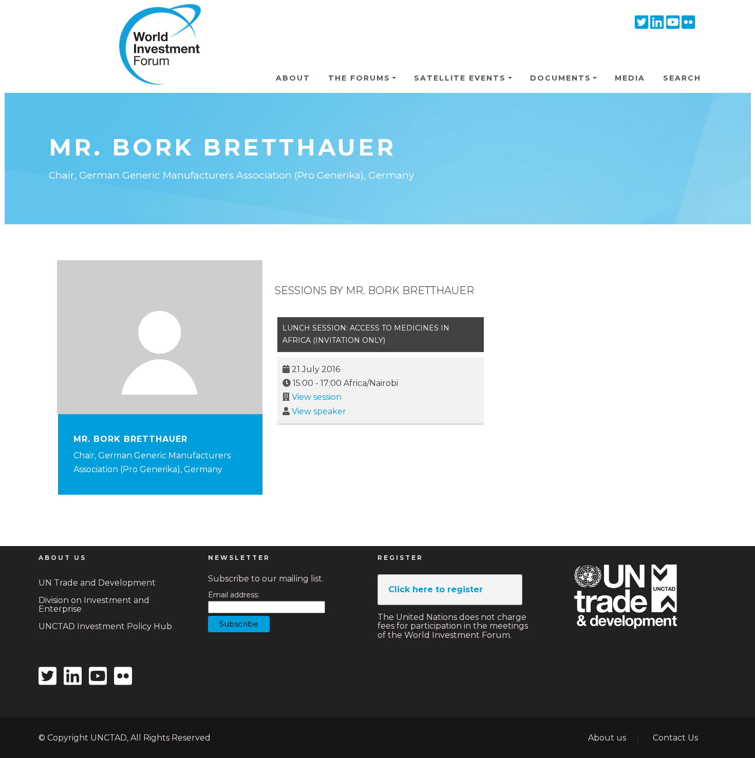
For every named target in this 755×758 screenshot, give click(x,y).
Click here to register (435, 589)
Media (630, 78)
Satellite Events (460, 78)
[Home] (156, 20)
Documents (560, 78)
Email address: (233, 595)
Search (682, 78)
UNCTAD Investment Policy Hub (105, 626)
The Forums (359, 78)
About (293, 78)
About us (607, 738)
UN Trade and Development (97, 583)
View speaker (319, 411)
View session (317, 397)
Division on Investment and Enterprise (94, 604)
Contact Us (675, 738)
